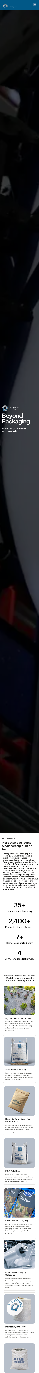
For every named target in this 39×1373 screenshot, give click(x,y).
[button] (34, 4)
